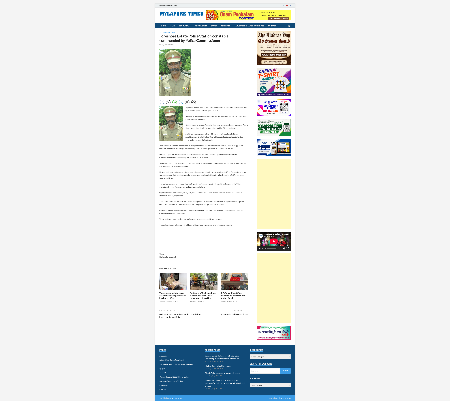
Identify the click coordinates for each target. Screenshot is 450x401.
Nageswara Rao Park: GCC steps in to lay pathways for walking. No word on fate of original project (224, 383)
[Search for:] (270, 371)
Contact (272, 26)
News (174, 32)
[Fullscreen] (287, 248)
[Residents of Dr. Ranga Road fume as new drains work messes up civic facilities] (204, 290)
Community (184, 26)
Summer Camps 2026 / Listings (171, 381)
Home (163, 26)
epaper (214, 26)
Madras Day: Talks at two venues (218, 366)
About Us (163, 356)
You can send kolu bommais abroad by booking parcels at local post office (172, 295)
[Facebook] (290, 6)
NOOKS (162, 372)
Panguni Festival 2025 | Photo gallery (174, 377)
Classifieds (226, 26)
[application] (274, 241)
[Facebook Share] (162, 102)
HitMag (288, 398)
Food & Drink (201, 26)
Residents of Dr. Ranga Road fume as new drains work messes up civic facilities (203, 295)
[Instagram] (284, 6)
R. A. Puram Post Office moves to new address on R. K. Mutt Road (233, 295)
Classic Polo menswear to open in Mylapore (222, 373)
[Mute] (284, 248)
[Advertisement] (274, 194)
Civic (172, 26)
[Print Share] (193, 102)
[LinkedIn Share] (181, 102)
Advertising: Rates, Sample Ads (250, 26)
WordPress (279, 398)
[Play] (260, 248)
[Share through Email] (187, 102)
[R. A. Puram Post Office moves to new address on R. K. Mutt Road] (234, 290)
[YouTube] (287, 6)
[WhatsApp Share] (174, 102)
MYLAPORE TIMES (175, 398)
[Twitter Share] (168, 102)
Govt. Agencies (165, 32)
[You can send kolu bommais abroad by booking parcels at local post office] (173, 290)
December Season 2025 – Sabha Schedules (176, 364)
